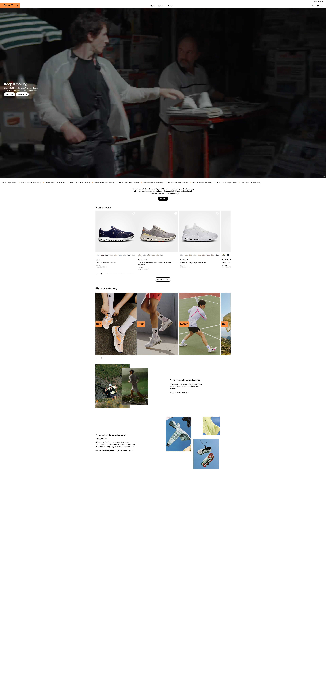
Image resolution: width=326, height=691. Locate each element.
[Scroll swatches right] (134, 255)
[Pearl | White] (115, 255)
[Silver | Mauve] (153, 255)
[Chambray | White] (120, 255)
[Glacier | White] (124, 255)
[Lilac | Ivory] (140, 255)
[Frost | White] (144, 255)
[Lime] (223, 255)
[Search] (313, 6)
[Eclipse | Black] (162, 255)
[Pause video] (324, 176)
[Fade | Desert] (212, 255)
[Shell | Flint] (199, 255)
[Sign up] (322, 6)
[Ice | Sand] (195, 255)
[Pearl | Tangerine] (148, 255)
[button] (9, 94)
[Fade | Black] (208, 255)
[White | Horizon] (157, 255)
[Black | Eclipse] (107, 255)
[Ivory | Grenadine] (190, 255)
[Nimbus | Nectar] (186, 255)
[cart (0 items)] (318, 6)
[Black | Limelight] (228, 255)
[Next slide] (101, 274)
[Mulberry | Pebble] (102, 255)
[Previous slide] (97, 358)
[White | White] (111, 255)
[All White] (181, 255)
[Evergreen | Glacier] (129, 255)
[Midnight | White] (98, 255)
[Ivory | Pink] (204, 255)
